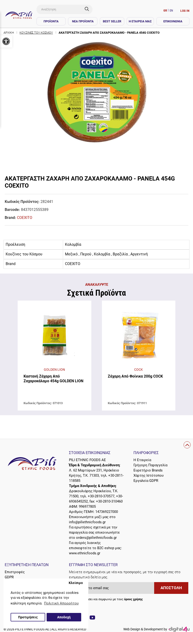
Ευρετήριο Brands (148, 470)
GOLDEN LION (54, 369)
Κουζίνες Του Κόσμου (36, 32)
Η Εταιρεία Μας (140, 21)
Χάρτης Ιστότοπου (148, 475)
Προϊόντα (51, 21)
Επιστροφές (15, 572)
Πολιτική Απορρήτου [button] (61, 603)
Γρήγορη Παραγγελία (150, 465)
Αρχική (9, 32)
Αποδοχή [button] (64, 617)
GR (165, 10)
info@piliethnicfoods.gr (87, 522)
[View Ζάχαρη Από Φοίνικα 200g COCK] (138, 336)
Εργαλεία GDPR (145, 481)
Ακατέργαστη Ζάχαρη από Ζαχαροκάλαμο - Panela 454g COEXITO (109, 32)
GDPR (9, 577)
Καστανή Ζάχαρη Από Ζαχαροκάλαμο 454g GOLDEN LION (53, 378)
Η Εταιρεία (142, 460)
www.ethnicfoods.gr (84, 553)
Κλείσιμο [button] (76, 583)
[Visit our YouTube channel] (92, 618)
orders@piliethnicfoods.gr (96, 537)
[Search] (88, 9)
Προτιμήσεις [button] (28, 617)
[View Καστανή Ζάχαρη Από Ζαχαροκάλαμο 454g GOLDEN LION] (54, 336)
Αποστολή (171, 588)
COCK (138, 369)
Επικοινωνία (172, 21)
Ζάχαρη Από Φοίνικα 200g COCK (135, 376)
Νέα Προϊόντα (83, 21)
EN (171, 10)
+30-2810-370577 (101, 496)
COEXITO (24, 217)
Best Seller (112, 21)
